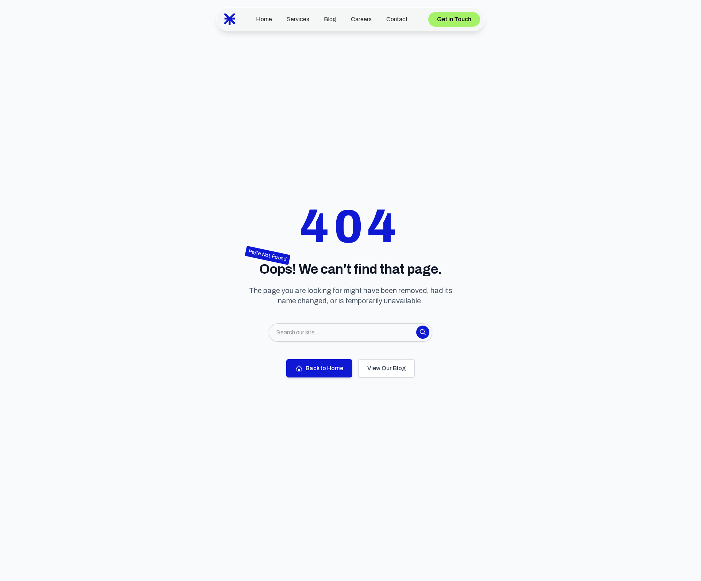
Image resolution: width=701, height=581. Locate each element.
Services (298, 19)
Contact (397, 19)
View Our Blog (386, 368)
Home (264, 19)
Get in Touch (454, 19)
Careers (361, 19)
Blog (330, 19)
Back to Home (324, 368)
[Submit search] (422, 332)
